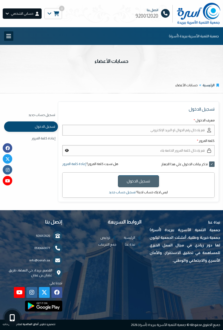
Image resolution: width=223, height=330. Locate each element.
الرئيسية (209, 85)
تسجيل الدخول (45, 127)
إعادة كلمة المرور (74, 164)
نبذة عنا (130, 244)
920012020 (43, 236)
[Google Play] (43, 306)
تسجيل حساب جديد (122, 192)
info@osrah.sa (39, 260)
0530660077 (42, 248)
